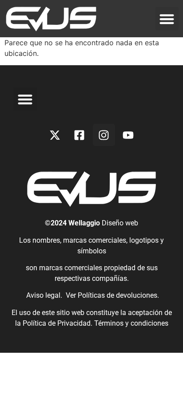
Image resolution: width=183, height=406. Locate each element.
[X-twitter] (55, 135)
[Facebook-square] (79, 135)
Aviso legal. (43, 295)
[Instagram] (104, 135)
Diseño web (120, 223)
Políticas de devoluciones (117, 295)
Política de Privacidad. (58, 323)
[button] (167, 19)
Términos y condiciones (131, 323)
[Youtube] (128, 135)
